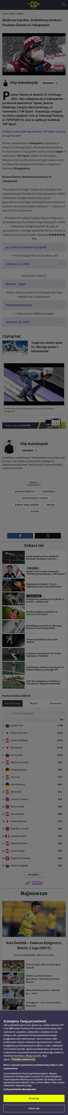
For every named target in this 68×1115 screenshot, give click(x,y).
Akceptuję (34, 1098)
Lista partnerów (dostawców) (19, 1089)
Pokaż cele (34, 1108)
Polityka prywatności (23, 1059)
